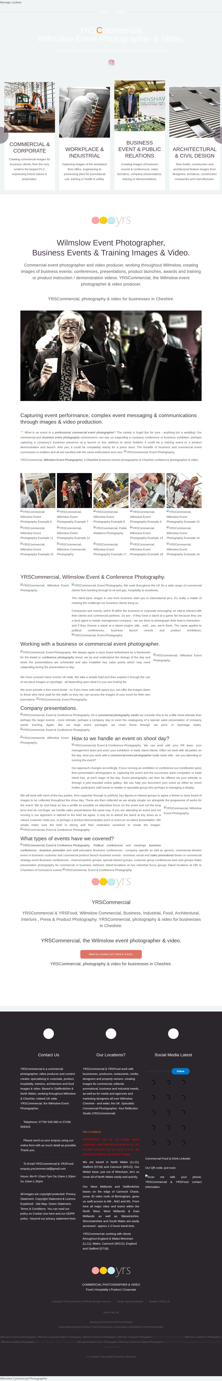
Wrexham (131, 1356)
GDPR (70, 1213)
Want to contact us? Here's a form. (111, 954)
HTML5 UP (164, 1301)
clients (76, 590)
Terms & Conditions (33, 1208)
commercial (105, 715)
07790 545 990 (48, 1122)
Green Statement (60, 1203)
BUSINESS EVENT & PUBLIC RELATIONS (139, 149)
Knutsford (119, 1356)
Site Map (41, 1203)
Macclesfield (107, 1356)
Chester (95, 1356)
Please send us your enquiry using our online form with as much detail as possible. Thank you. (48, 1145)
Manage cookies (11, 2)
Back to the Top (111, 1312)
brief (101, 677)
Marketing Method (134, 1301)
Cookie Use (40, 1213)
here (73, 1218)
